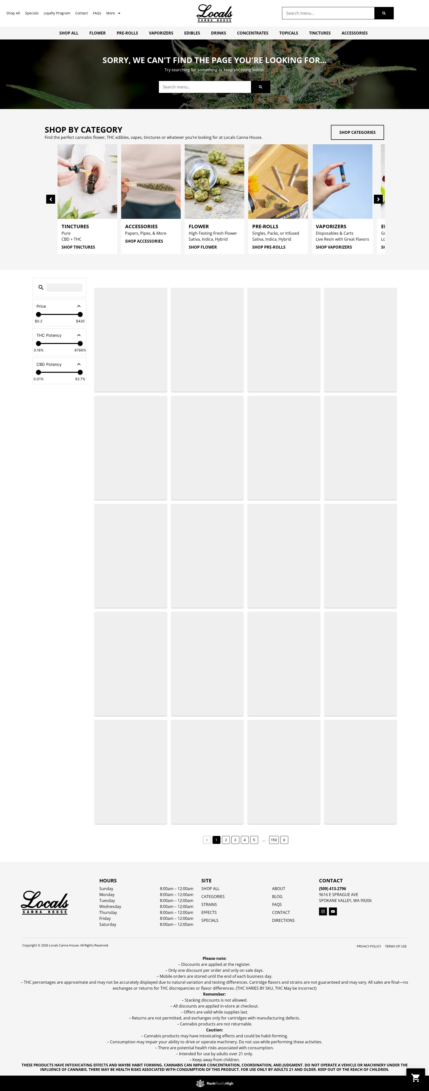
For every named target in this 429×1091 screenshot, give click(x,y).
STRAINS (209, 904)
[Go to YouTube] (333, 911)
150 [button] (274, 840)
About (278, 888)
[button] (41, 287)
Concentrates (252, 33)
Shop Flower (203, 247)
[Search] (383, 13)
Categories (213, 896)
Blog (277, 896)
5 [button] (254, 840)
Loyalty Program (57, 13)
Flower (97, 33)
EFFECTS (209, 912)
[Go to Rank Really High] (214, 1083)
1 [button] (216, 840)
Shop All (13, 13)
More (110, 13)
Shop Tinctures (78, 247)
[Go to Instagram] (323, 911)
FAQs (97, 13)
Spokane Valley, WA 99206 (345, 900)
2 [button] (226, 840)
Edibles (192, 33)
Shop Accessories (144, 241)
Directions (283, 920)
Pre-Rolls (127, 33)
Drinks (218, 33)
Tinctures (320, 33)
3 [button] (235, 840)
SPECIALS (209, 920)
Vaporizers (161, 33)
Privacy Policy (369, 946)
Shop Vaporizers (334, 247)
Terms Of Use (396, 946)
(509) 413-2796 (332, 888)
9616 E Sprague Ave (338, 894)
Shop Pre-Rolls (269, 247)
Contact (81, 13)
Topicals (288, 33)
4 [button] (245, 840)
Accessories (355, 33)
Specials (32, 13)
